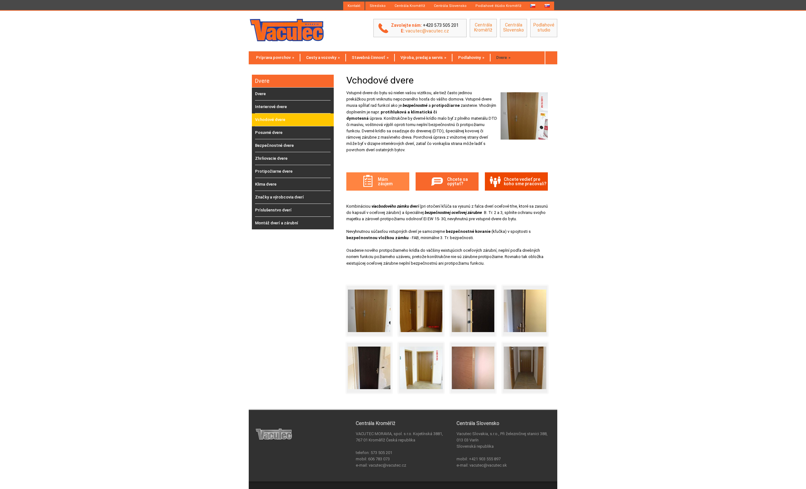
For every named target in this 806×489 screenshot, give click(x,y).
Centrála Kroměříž (409, 6)
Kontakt (354, 6)
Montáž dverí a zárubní (276, 223)
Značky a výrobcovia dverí (279, 197)
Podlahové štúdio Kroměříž (498, 6)
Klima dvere (265, 184)
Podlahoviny (471, 57)
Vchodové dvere (270, 119)
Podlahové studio (543, 27)
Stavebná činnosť (370, 57)
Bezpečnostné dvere (274, 145)
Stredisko (378, 6)
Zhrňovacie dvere (271, 158)
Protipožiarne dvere (273, 171)
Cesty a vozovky (323, 57)
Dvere (503, 57)
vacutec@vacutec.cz (427, 30)
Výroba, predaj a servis (423, 57)
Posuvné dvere (268, 132)
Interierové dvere (271, 106)
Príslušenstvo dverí (273, 210)
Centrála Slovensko (450, 6)
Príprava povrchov (275, 57)
